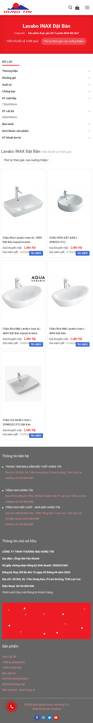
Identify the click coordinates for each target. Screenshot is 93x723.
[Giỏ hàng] (78, 7)
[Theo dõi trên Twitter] (49, 718)
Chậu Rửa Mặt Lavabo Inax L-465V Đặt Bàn (67, 331)
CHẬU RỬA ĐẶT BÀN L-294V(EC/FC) (64, 240)
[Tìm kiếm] (70, 7)
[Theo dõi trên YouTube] (56, 718)
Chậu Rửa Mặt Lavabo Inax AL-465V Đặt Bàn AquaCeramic (22, 331)
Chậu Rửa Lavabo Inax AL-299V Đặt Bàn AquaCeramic (22, 240)
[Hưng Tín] (23, 7)
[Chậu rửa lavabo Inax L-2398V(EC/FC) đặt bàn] (23, 384)
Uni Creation (53, 709)
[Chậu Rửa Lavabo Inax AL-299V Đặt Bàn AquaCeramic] (23, 201)
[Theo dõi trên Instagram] (43, 718)
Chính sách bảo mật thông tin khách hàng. (27, 592)
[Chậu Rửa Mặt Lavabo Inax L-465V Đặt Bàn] (70, 292)
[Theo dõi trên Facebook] (37, 718)
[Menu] (87, 7)
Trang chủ (19, 33)
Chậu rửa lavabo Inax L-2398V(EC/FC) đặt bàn (17, 422)
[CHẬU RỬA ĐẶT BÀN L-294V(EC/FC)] (70, 201)
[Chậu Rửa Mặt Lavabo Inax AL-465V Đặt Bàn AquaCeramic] (23, 292)
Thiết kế (37, 709)
